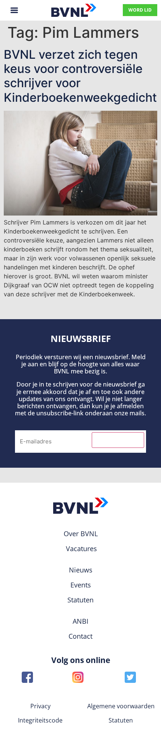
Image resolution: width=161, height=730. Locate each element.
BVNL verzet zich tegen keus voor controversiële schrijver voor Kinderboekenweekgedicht (80, 76)
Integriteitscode (40, 720)
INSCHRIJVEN (118, 440)
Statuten (121, 720)
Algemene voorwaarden (121, 706)
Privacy (40, 706)
